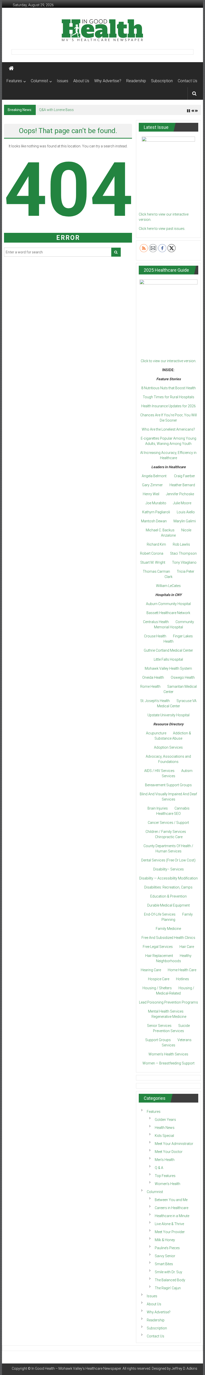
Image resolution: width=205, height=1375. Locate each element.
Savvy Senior (165, 1256)
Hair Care (187, 947)
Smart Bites (164, 1264)
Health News (164, 1128)
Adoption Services (168, 747)
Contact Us (187, 80)
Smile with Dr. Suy (168, 1272)
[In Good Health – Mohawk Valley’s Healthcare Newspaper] (11, 68)
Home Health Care (182, 970)
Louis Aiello (186, 512)
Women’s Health (167, 1184)
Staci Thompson (183, 553)
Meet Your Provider (170, 1232)
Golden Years (165, 1120)
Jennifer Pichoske (180, 494)
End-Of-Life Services (160, 914)
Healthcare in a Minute (172, 1216)
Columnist (39, 80)
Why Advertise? (107, 80)
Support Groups (158, 1040)
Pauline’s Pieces (167, 1248)
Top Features (165, 1176)
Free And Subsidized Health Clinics (168, 938)
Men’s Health (164, 1160)
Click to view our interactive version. (168, 361)
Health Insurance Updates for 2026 (168, 406)
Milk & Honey (165, 1240)
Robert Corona (151, 553)
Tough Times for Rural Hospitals (168, 397)
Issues (62, 80)
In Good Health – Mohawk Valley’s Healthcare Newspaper (76, 1368)
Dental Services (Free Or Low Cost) (168, 860)
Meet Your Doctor (168, 1152)
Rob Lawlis (181, 544)
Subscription (162, 80)
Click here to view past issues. (162, 229)
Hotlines (182, 979)
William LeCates (168, 586)
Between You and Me (171, 1200)
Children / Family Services (166, 832)
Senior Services (159, 1026)
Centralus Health (156, 622)
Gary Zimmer (152, 485)
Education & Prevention (168, 896)
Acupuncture (156, 733)
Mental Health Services (166, 1011)
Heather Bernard (182, 485)
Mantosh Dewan (154, 521)
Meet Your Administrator (174, 1144)
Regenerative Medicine (169, 1017)
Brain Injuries (158, 808)
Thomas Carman (156, 571)
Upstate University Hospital (169, 715)
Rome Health (150, 686)
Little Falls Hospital (168, 659)
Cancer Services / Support (168, 823)
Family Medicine (168, 929)
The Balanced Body (170, 1280)
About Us (81, 80)
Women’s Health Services (168, 1054)
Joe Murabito (156, 503)
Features (14, 80)
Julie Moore (182, 503)
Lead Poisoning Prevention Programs (168, 1002)
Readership (136, 80)
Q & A (159, 1168)
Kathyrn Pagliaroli (156, 512)
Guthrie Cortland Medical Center (168, 650)
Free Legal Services (158, 947)
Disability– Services (168, 869)
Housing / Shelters (157, 988)
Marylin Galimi (185, 521)
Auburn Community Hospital (168, 604)
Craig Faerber (184, 476)
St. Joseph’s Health (155, 701)
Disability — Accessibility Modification (168, 878)
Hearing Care (151, 970)
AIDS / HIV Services (159, 771)
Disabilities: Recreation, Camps (168, 887)
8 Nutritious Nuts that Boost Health (168, 388)
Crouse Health (155, 636)
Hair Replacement (159, 956)
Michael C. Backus (160, 530)
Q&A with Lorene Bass (56, 110)
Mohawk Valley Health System (168, 668)
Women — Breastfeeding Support (168, 1063)
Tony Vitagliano (184, 562)
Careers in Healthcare (171, 1208)
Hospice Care (158, 979)
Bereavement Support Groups (168, 785)
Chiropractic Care (168, 837)
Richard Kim (156, 544)
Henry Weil (151, 494)
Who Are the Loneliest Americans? (168, 429)
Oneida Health (153, 677)
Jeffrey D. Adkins (184, 1368)
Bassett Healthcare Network (168, 613)
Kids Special (164, 1136)
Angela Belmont (154, 476)
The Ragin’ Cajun (168, 1288)
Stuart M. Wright (152, 562)
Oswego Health (183, 677)
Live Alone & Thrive (169, 1224)
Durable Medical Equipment (168, 905)
